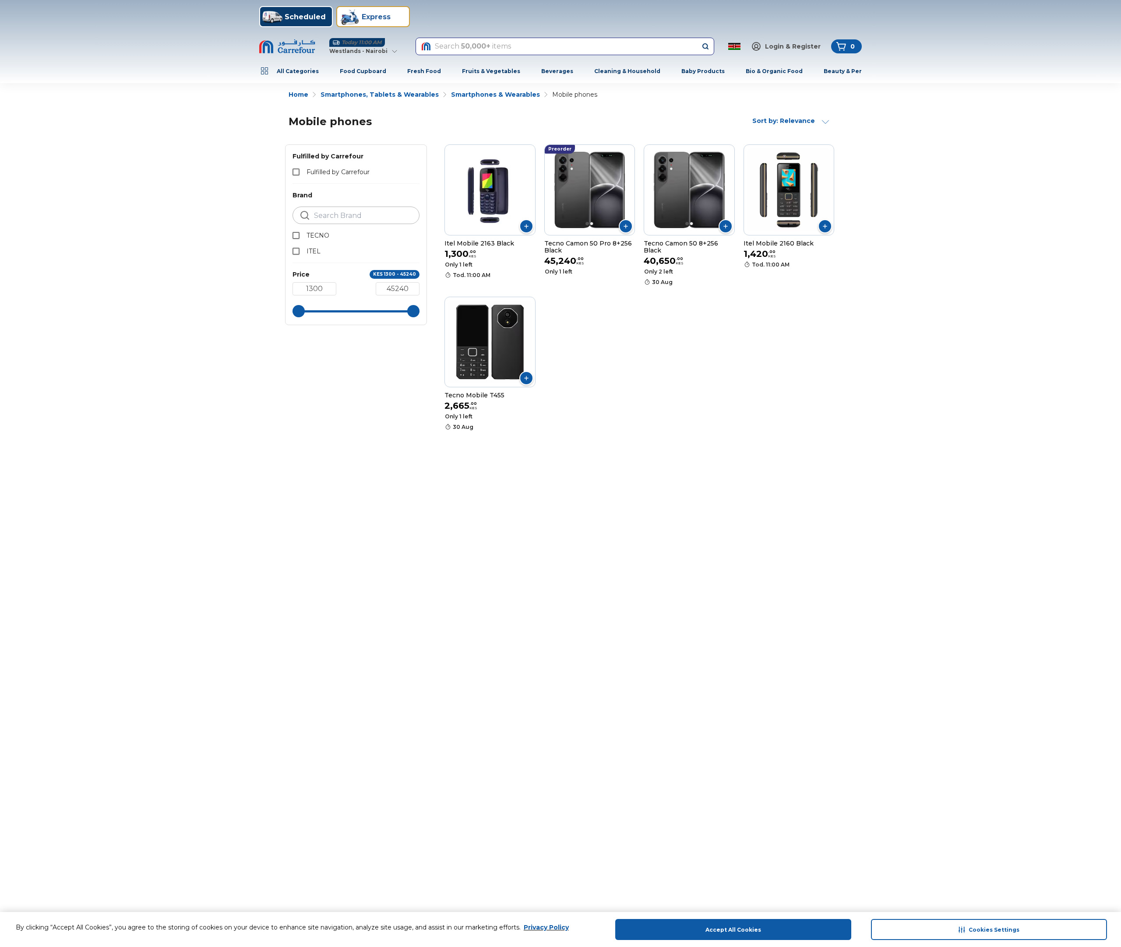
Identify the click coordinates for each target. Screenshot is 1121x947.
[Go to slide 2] (591, 223)
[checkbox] (296, 171)
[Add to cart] (526, 226)
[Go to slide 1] (587, 223)
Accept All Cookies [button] (733, 929)
